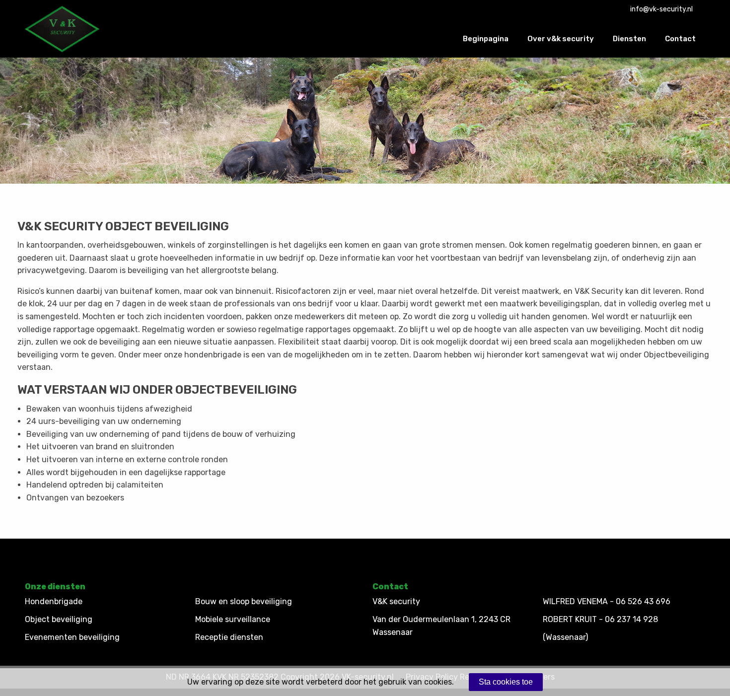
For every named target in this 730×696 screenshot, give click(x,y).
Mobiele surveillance (232, 619)
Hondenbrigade (53, 601)
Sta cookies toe (506, 682)
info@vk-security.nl (661, 9)
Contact (680, 38)
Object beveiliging (58, 619)
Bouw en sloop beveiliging (243, 601)
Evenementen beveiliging (72, 637)
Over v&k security (560, 38)
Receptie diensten (229, 637)
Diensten (629, 38)
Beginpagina (486, 38)
